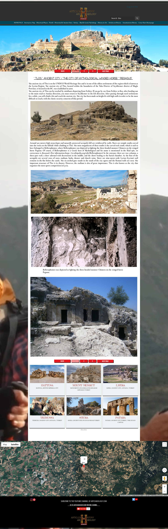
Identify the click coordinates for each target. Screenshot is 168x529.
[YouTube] (136, 499)
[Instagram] (31, 499)
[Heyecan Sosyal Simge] (133, 499)
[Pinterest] (34, 499)
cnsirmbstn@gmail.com (45, 519)
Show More (84, 429)
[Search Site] (137, 18)
